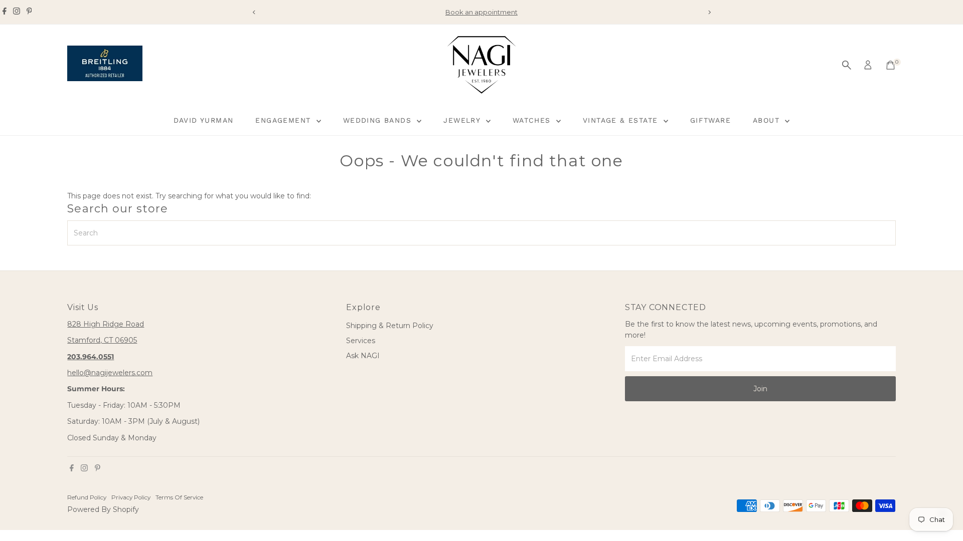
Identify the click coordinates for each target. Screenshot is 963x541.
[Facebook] (4, 12)
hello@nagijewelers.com (109, 372)
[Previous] (254, 12)
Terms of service (179, 497)
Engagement (284, 120)
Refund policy (86, 497)
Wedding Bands (379, 120)
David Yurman (204, 120)
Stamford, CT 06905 (102, 340)
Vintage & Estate (622, 120)
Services (360, 340)
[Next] (709, 12)
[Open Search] (846, 65)
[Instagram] (17, 12)
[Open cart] (890, 65)
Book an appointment (481, 12)
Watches (533, 120)
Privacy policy (130, 497)
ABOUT (767, 120)
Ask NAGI (363, 355)
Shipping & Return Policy (389, 325)
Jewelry (463, 120)
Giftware (710, 120)
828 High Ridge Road (105, 324)
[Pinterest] (29, 12)
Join (760, 388)
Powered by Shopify (103, 509)
